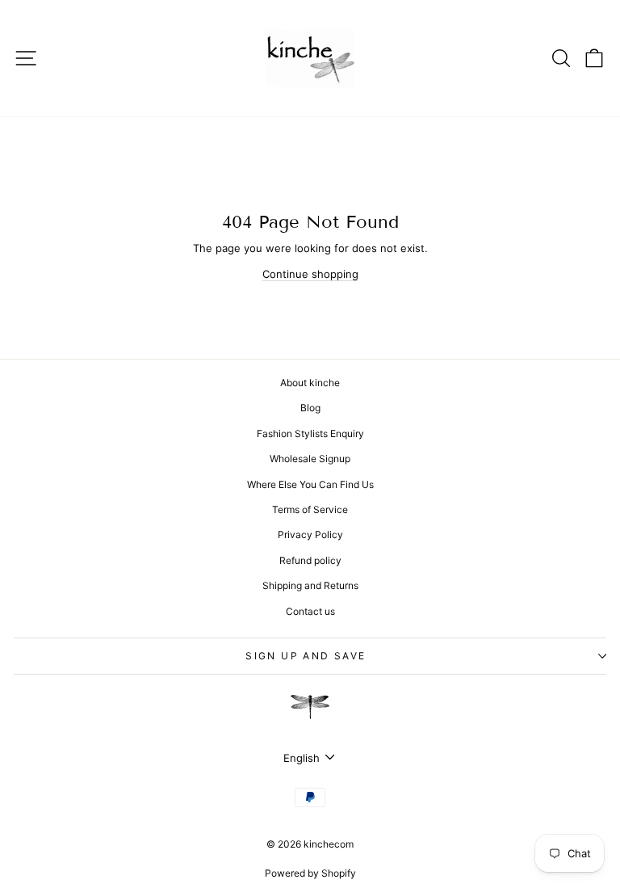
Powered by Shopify (310, 873)
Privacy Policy (310, 534)
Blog (310, 408)
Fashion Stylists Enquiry (310, 433)
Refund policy (310, 560)
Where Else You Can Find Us (310, 484)
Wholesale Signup (310, 458)
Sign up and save (305, 656)
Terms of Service (310, 509)
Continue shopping (310, 273)
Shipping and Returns (310, 585)
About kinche (310, 383)
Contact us (310, 611)
